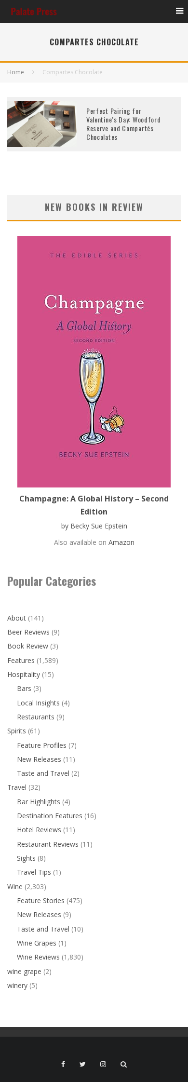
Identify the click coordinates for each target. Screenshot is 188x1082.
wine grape (24, 971)
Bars (24, 688)
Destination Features (49, 815)
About (16, 617)
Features (21, 660)
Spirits (16, 730)
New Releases (39, 759)
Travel (17, 787)
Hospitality (23, 674)
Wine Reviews (38, 956)
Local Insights (38, 702)
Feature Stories (41, 900)
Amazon (121, 542)
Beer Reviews (28, 631)
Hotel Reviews (39, 829)
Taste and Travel (43, 773)
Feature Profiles (42, 745)
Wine (15, 886)
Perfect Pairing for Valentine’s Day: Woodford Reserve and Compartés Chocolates (123, 124)
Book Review (27, 645)
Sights (26, 858)
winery (17, 985)
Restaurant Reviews (48, 844)
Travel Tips (34, 872)
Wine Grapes (36, 942)
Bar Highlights (38, 801)
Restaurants (35, 716)
